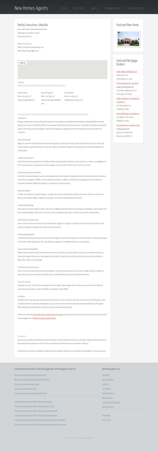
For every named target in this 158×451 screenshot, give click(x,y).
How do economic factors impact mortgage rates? (31, 393)
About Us (105, 384)
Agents (94, 8)
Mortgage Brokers (112, 8)
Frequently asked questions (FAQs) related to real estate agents (36, 415)
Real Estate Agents (108, 393)
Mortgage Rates (107, 398)
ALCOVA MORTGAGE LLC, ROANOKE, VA (128, 114)
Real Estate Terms (108, 407)
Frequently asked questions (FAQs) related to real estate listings (36, 411)
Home (64, 8)
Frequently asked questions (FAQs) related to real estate (33, 402)
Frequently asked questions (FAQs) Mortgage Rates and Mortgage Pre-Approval (40, 425)
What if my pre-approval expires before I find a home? (32, 380)
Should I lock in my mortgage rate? (26, 389)
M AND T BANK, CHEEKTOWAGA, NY (127, 72)
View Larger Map (21, 82)
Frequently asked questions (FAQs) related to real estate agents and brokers (40, 420)
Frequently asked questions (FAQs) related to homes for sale (35, 406)
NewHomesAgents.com (84, 438)
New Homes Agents (31, 8)
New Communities (135, 8)
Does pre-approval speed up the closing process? (31, 375)
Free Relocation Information (111, 402)
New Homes (79, 8)
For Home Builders (108, 380)
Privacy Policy (106, 415)
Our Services (106, 389)
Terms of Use (106, 420)
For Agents (105, 375)
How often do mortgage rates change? (27, 384)
